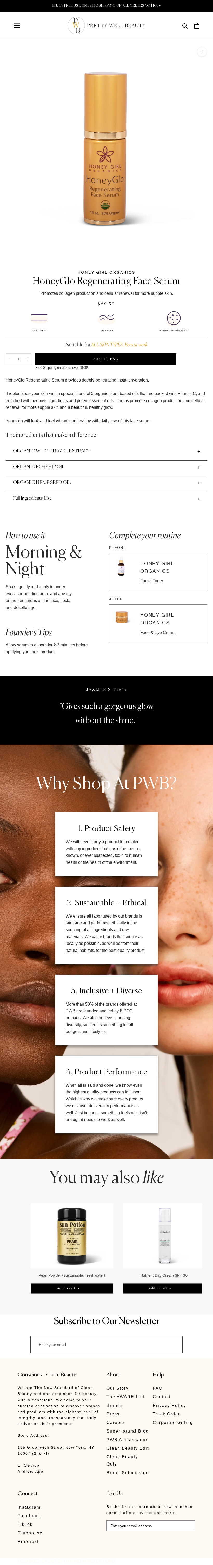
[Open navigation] (17, 25)
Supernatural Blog (127, 1431)
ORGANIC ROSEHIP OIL (39, 467)
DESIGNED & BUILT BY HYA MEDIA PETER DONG (66, 1561)
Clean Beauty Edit (127, 1448)
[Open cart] (196, 26)
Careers (115, 1422)
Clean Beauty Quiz (122, 1460)
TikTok (25, 1524)
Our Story (117, 1388)
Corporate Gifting (173, 1422)
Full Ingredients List (32, 498)
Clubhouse (30, 1533)
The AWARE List (125, 1397)
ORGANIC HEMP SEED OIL (42, 482)
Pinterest (28, 1541)
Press (113, 1414)
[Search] (185, 25)
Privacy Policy (169, 1405)
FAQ (158, 1388)
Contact (162, 1397)
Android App (30, 1471)
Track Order (166, 1414)
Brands (114, 1405)
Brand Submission (127, 1472)
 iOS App (28, 1465)
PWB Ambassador (127, 1439)
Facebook (29, 1516)
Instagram (29, 1507)
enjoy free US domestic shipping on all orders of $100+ (106, 6)
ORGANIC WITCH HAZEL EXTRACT (51, 451)
